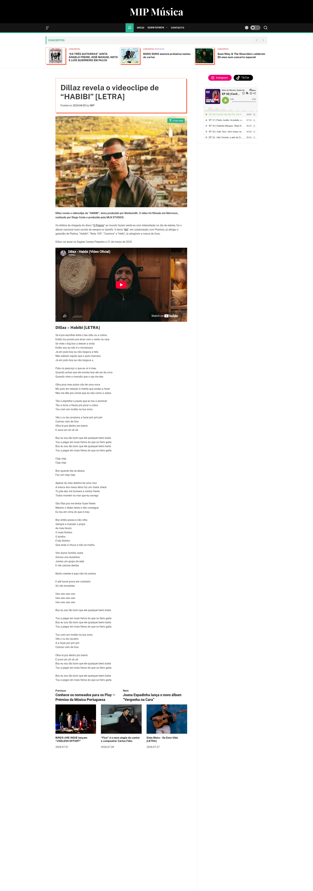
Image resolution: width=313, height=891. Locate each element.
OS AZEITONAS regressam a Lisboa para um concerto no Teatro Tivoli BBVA (242, 55)
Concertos (74, 49)
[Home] (129, 27)
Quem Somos (156, 27)
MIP (92, 105)
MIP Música (156, 11)
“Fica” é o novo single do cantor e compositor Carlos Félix (120, 739)
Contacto (177, 27)
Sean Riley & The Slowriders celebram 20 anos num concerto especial (167, 55)
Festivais (85, 49)
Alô (126, 229)
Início (140, 27)
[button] (263, 40)
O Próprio (98, 225)
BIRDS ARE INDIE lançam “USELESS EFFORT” (71, 739)
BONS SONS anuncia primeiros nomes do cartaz (92, 55)
